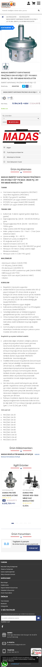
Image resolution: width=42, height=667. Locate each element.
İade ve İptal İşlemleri (8, 572)
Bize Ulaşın (4, 582)
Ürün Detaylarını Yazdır (14, 162)
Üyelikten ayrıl (5, 622)
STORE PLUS (15, 664)
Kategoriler (4, 606)
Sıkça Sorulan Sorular (8, 574)
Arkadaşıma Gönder (13, 157)
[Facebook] (2, 626)
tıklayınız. (11, 661)
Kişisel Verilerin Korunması (9, 588)
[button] (13, 523)
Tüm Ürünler (5, 601)
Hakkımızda (5, 585)
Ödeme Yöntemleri (7, 569)
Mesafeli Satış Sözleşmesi (9, 567)
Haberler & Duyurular (7, 590)
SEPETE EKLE (14, 122)
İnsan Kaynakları (6, 593)
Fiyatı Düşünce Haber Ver (15, 152)
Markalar (4, 604)
